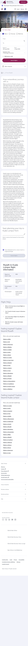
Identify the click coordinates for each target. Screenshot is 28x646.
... (4, 72)
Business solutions (5, 489)
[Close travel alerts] (25, 5)
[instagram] (15, 520)
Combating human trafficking (8, 561)
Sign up (22, 9)
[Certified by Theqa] (7, 507)
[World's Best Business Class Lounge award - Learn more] (4, 543)
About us (3, 466)
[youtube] (12, 520)
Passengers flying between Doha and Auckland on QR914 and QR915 (14, 5)
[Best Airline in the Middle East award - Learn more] (4, 550)
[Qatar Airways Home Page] (2, 9)
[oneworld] (5, 9)
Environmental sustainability (7, 479)
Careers (2, 469)
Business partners (5, 494)
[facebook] (3, 520)
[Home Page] (2, 73)
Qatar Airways (4, 463)
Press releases (4, 471)
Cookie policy (5, 559)
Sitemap (18, 561)
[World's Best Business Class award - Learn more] (4, 537)
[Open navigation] (26, 9)
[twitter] (6, 520)
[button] (15, 307)
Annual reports (4, 477)
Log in (18, 9)
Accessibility (21, 559)
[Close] (1, 2)
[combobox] (13, 234)
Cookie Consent (5, 564)
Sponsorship (4, 473)
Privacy (15, 559)
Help (2, 498)
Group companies (5, 484)
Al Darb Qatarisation (5, 475)
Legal (11, 559)
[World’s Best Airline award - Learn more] (4, 530)
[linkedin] (9, 520)
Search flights (14, 255)
